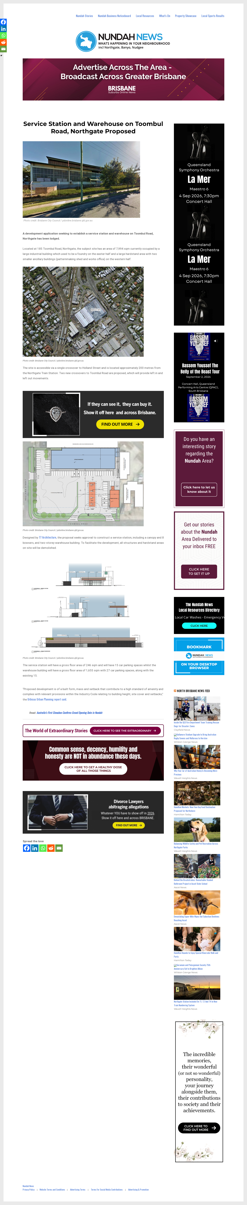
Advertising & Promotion (138, 1189)
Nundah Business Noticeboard (114, 16)
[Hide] (1, 55)
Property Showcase (185, 16)
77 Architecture (47, 537)
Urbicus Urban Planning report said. (47, 699)
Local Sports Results (212, 16)
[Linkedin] (34, 848)
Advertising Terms (77, 1189)
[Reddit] (51, 848)
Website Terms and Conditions (52, 1189)
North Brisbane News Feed (193, 691)
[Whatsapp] (43, 848)
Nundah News (28, 1186)
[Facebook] (26, 848)
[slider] (202, 420)
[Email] (59, 848)
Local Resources (145, 16)
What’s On (164, 16)
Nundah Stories (84, 16)
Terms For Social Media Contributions (107, 1189)
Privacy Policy (28, 1189)
